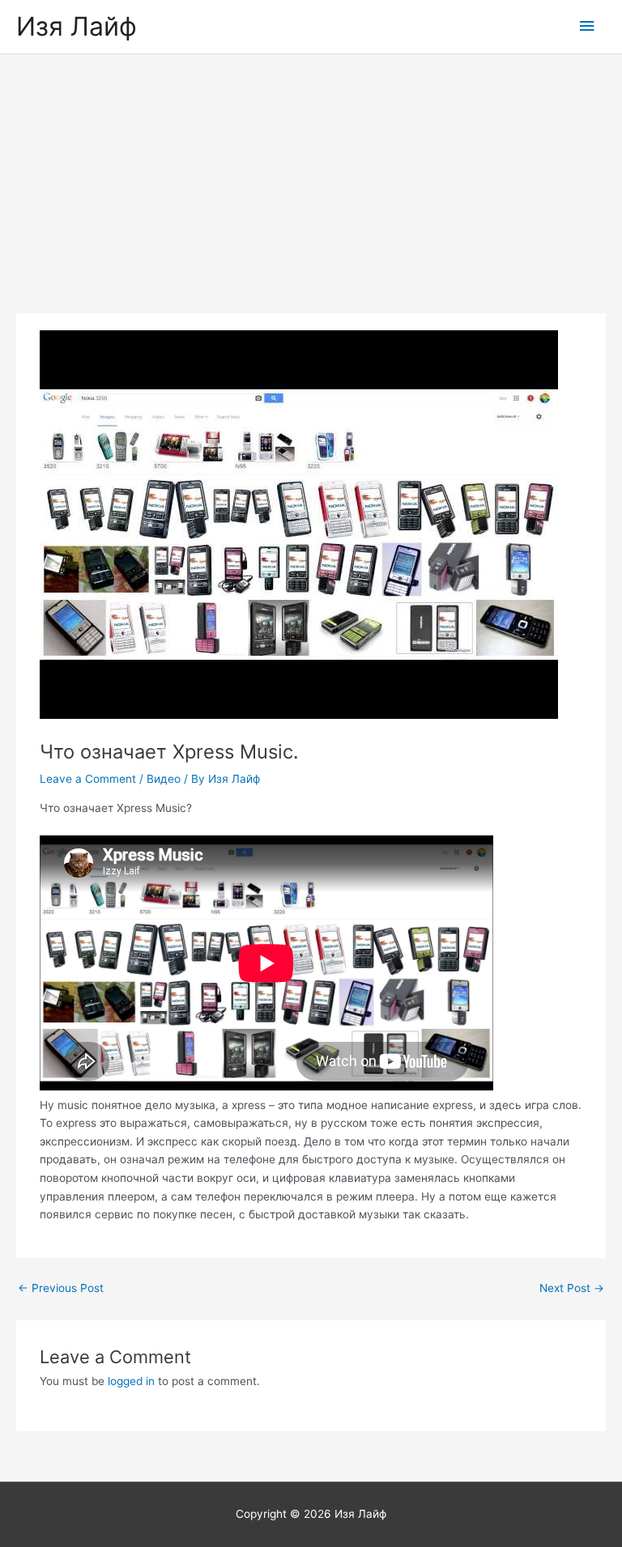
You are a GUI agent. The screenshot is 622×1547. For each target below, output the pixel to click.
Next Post (571, 1287)
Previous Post (61, 1287)
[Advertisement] (311, 175)
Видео (164, 778)
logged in (131, 1381)
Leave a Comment (88, 778)
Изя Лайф (76, 26)
